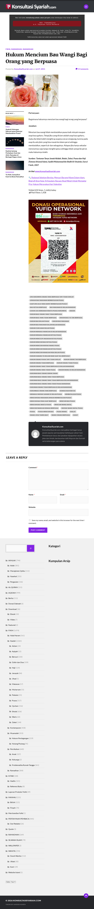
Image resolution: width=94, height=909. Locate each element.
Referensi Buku (16, 786)
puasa (32, 411)
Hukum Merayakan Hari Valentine (47, 184)
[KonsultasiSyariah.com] (47, 6)
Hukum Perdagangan (20, 738)
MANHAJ (12, 797)
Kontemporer (15, 728)
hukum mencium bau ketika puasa (43, 342)
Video (12, 619)
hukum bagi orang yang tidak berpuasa (46, 314)
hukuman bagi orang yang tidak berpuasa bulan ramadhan (54, 380)
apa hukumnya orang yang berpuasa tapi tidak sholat (52, 297)
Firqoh (12, 808)
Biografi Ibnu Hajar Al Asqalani (41, 181)
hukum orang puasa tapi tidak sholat (45, 359)
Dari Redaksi (15, 824)
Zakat (14, 722)
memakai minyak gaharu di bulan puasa (46, 394)
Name (32, 495)
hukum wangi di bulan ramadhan (72, 370)
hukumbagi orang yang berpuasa (43, 390)
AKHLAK (12, 560)
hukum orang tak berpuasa (75, 359)
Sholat (14, 711)
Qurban (15, 706)
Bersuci (15, 657)
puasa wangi (62, 411)
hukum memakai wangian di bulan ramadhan (48, 331)
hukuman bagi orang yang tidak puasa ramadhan (50, 383)
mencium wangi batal (63, 404)
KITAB (11, 776)
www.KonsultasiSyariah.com (47, 171)
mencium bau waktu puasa (40, 404)
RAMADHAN (28, 49)
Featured (11, 625)
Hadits (12, 781)
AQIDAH (12, 593)
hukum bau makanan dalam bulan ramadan (47, 324)
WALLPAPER (13, 845)
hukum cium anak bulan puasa (42, 328)
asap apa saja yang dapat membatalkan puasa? (48, 304)
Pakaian (15, 695)
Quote (11, 829)
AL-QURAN (13, 587)
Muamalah (14, 733)
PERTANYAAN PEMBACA (18, 819)
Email (63, 495)
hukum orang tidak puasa (67, 363)
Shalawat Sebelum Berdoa (42, 177)
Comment (33, 467)
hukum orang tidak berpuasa (42, 363)
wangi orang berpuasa (61, 415)
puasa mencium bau (46, 411)
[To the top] (86, 895)
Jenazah (15, 673)
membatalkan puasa (73, 394)
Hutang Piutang (18, 744)
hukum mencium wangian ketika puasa (45, 349)
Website (32, 507)
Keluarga (15, 759)
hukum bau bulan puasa (39, 321)
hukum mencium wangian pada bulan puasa (47, 352)
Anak (14, 754)
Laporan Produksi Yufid (17, 792)
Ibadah (13, 641)
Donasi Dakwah (14, 603)
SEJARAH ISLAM (15, 840)
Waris (14, 717)
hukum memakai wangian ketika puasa (45, 335)
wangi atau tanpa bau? (39, 415)
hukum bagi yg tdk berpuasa (71, 317)
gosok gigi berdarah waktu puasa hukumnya (48, 310)
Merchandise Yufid (15, 813)
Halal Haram (15, 635)
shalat (73, 411)
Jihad (14, 679)
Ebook (12, 614)
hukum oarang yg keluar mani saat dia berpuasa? (50, 356)
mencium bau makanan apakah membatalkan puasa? (51, 397)
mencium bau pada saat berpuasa (43, 401)
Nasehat (13, 576)
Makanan (15, 684)
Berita (10, 598)
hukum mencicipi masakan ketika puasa (46, 338)
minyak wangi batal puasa (72, 408)
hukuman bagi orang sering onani (44, 373)
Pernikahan (14, 749)
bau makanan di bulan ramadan (62, 307)
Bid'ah (12, 802)
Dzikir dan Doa (18, 662)
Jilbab (12, 861)
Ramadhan (16, 49)
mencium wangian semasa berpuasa (44, 408)
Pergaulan (14, 582)
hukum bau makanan (60, 321)
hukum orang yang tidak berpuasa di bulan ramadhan (52, 366)
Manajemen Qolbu (17, 571)
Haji (13, 668)
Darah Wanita (15, 856)
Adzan (14, 646)
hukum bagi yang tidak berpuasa (43, 317)
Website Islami (14, 872)
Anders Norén (20, 904)
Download (12, 609)
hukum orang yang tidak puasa (42, 370)
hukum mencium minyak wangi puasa (44, 345)
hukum (72, 310)
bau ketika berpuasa (38, 307)
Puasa (14, 700)
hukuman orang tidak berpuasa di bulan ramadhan (51, 387)
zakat (75, 415)
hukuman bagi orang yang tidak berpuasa (47, 377)
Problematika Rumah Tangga (23, 765)
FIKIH (8, 49)
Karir (12, 867)
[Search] (30, 548)
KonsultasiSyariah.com (23, 69)
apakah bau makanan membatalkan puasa (47, 300)
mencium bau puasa (67, 401)
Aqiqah (15, 651)
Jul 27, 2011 (40, 69)
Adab (12, 565)
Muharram (16, 689)
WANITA (11, 851)
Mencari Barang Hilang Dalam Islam (69, 177)
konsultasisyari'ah (67, 390)
